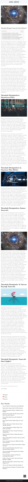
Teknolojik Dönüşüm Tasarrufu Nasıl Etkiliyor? (14, 28)
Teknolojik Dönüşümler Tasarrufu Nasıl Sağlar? (11, 38)
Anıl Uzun (14, 2)
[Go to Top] (24, 476)
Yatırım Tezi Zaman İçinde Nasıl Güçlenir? (13, 465)
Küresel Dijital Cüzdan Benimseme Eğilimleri (13, 406)
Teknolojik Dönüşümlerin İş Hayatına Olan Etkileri (11, 34)
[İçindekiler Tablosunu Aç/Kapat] (21, 31)
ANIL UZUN (20, 480)
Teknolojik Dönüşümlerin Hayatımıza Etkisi (10, 33)
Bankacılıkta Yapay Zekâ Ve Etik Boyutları (13, 408)
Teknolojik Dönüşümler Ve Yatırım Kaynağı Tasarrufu (12, 37)
